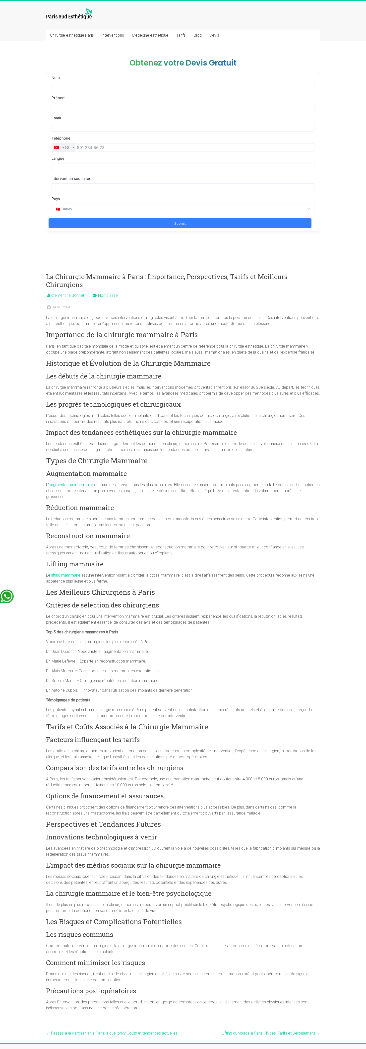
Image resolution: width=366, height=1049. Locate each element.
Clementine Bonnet (67, 295)
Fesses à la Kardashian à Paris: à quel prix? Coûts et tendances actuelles (112, 1033)
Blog (198, 35)
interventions (113, 35)
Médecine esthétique (150, 35)
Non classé (108, 295)
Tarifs (181, 35)
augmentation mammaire (71, 484)
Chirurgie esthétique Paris (72, 35)
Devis (214, 35)
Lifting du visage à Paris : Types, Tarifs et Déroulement (271, 1033)
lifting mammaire (65, 575)
